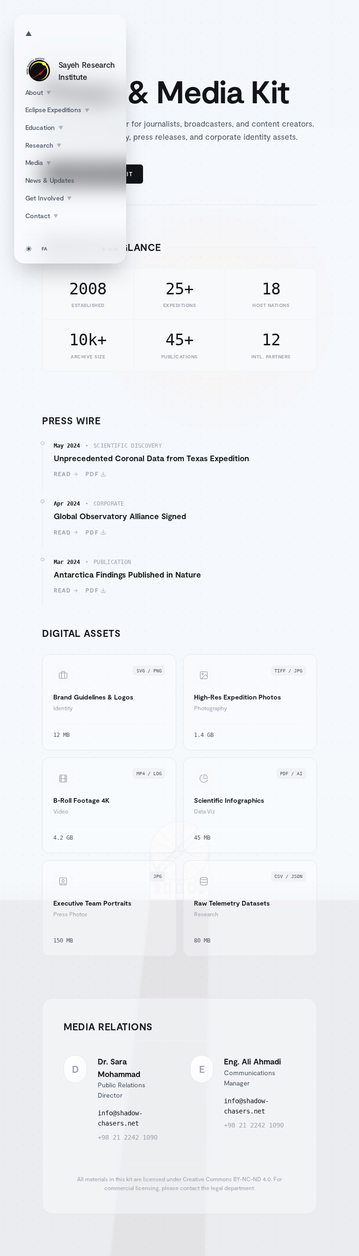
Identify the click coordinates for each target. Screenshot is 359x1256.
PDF (92, 474)
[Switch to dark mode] (29, 249)
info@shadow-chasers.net (120, 1118)
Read (63, 474)
